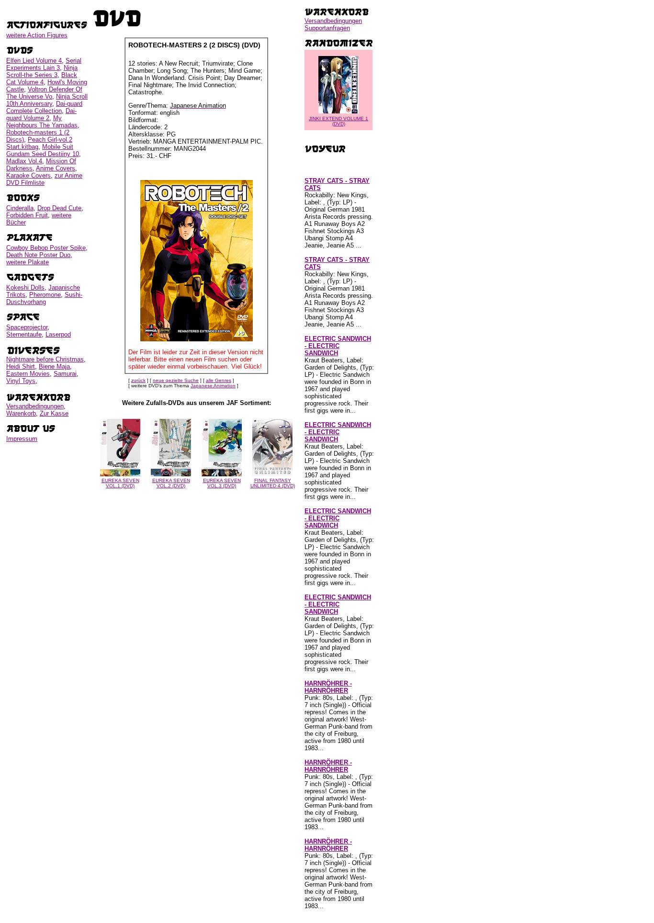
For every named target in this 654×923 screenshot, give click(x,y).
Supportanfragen (327, 28)
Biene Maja (54, 366)
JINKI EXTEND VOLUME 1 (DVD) (338, 121)
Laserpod (58, 334)
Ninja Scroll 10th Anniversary (47, 100)
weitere (37, 35)
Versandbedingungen (35, 406)
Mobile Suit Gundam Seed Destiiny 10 (42, 150)
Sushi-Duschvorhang (44, 298)
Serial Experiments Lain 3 (43, 64)
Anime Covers (55, 168)
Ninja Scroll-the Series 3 (42, 71)
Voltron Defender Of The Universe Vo (44, 93)
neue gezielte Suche (176, 380)
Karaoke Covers (28, 175)
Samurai (65, 373)
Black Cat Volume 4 (41, 78)
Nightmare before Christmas (45, 359)
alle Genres (218, 380)
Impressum (21, 438)
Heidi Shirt (20, 366)
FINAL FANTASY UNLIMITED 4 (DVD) (272, 483)
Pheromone (45, 294)
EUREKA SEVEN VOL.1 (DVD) (120, 483)
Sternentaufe (24, 334)
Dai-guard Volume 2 (41, 114)
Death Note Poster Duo (38, 255)
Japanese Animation (213, 385)
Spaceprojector (26, 327)
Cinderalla (20, 208)
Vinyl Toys (20, 380)
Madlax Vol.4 (24, 161)
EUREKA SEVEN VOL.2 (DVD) (171, 483)
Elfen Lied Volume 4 (34, 60)
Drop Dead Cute (59, 208)
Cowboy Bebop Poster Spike (46, 247)
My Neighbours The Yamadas (42, 121)
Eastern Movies (28, 373)
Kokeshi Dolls (25, 287)
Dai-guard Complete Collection (44, 107)
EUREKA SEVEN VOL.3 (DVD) (222, 483)
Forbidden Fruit (27, 215)
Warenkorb (21, 413)
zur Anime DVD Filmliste (44, 179)
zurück (138, 380)
